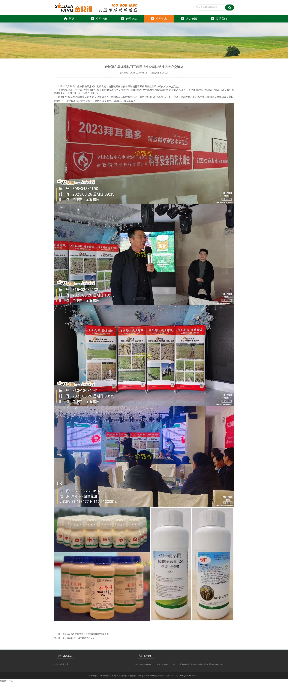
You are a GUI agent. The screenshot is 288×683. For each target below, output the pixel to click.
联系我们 (221, 18)
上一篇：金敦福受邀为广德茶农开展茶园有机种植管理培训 (81, 634)
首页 (71, 18)
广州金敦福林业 (61, 664)
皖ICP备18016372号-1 (170, 676)
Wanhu (194, 676)
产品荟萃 (131, 18)
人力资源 (191, 18)
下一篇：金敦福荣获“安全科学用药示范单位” (74, 638)
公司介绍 (101, 18)
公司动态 (161, 18)
